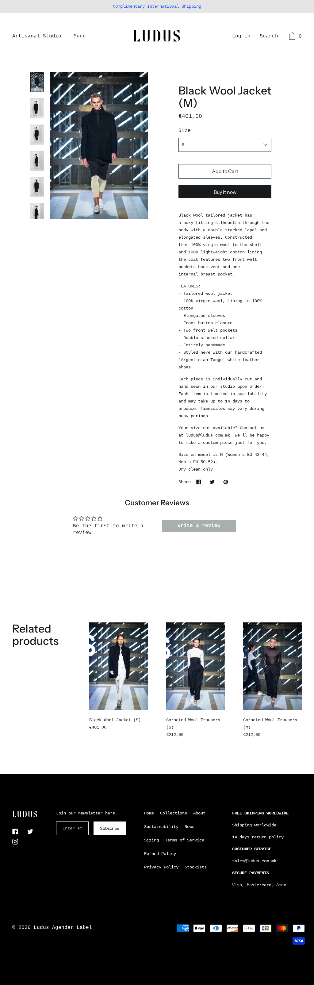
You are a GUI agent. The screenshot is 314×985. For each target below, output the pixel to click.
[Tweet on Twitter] (212, 481)
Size (184, 130)
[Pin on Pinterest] (225, 481)
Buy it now (225, 192)
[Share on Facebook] (198, 481)
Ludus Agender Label (63, 927)
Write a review (199, 526)
